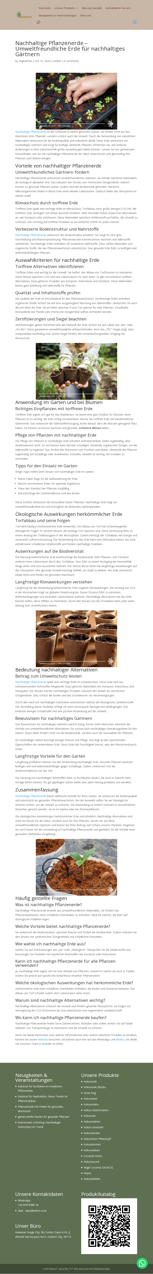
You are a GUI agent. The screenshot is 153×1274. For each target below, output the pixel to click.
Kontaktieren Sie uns (118, 8)
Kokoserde (90, 1081)
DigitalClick (25, 61)
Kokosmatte (91, 1104)
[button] (142, 1263)
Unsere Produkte (64, 8)
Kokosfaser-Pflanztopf (97, 1139)
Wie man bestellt (92, 8)
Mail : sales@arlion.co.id (32, 1210)
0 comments (71, 61)
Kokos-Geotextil (93, 1127)
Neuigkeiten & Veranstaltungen (57, 15)
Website (43, 1039)
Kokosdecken (92, 1133)
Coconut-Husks (93, 1156)
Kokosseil (89, 1115)
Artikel (57, 61)
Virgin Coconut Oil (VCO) (98, 1167)
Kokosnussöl (91, 1161)
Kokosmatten (92, 1121)
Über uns (85, 15)
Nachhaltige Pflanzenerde (30, 131)
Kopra (87, 1173)
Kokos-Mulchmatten (96, 1110)
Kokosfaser (91, 1098)
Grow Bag (90, 1093)
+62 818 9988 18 (28, 1205)
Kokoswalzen (92, 1150)
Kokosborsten (92, 1144)
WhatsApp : (25, 1200)
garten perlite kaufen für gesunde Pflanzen (43, 1116)
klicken (120, 1039)
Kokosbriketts (92, 1179)
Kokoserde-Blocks (95, 1087)
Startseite (45, 8)
